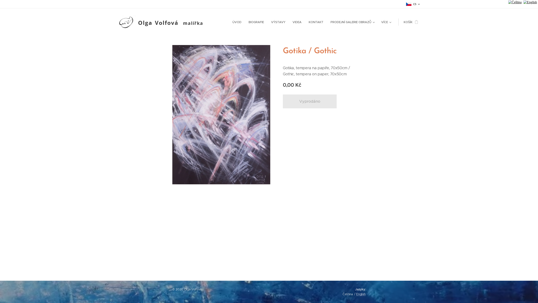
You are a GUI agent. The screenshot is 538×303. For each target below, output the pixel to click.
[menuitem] (237, 22)
